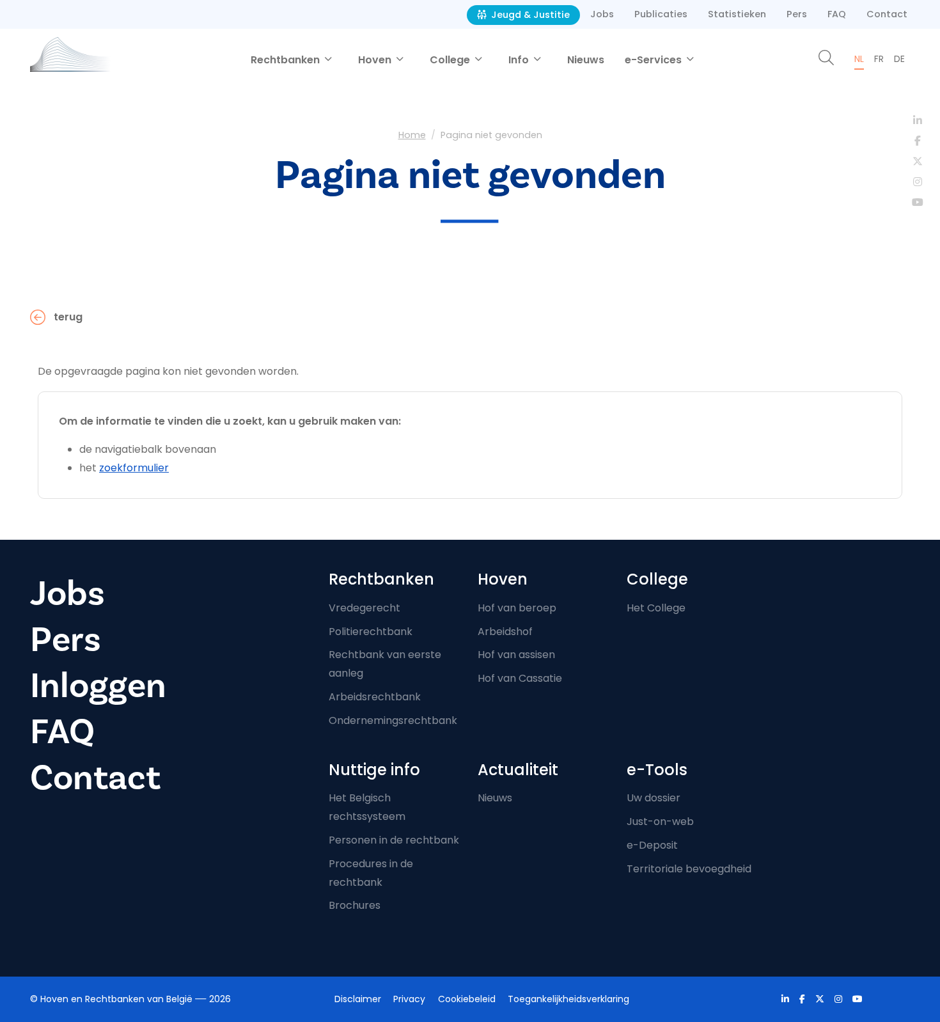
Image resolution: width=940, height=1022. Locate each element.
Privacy (409, 999)
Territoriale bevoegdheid (689, 868)
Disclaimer (357, 999)
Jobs (602, 14)
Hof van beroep (517, 608)
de (899, 58)
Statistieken (737, 14)
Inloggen (98, 685)
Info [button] (519, 59)
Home (412, 135)
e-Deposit (652, 845)
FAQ (836, 14)
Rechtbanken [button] (286, 59)
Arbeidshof (505, 631)
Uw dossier (653, 797)
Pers (797, 14)
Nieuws (585, 59)
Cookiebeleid (467, 999)
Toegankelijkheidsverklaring (568, 999)
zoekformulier (134, 467)
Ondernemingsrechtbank (393, 720)
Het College (656, 608)
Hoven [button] (376, 59)
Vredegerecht (364, 608)
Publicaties (660, 14)
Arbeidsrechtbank (375, 696)
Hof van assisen (516, 654)
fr (879, 58)
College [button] (451, 59)
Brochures (354, 905)
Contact (886, 14)
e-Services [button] (654, 59)
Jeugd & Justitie (529, 14)
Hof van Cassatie (520, 678)
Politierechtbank (370, 631)
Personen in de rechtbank (394, 840)
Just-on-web (660, 821)
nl (859, 58)
